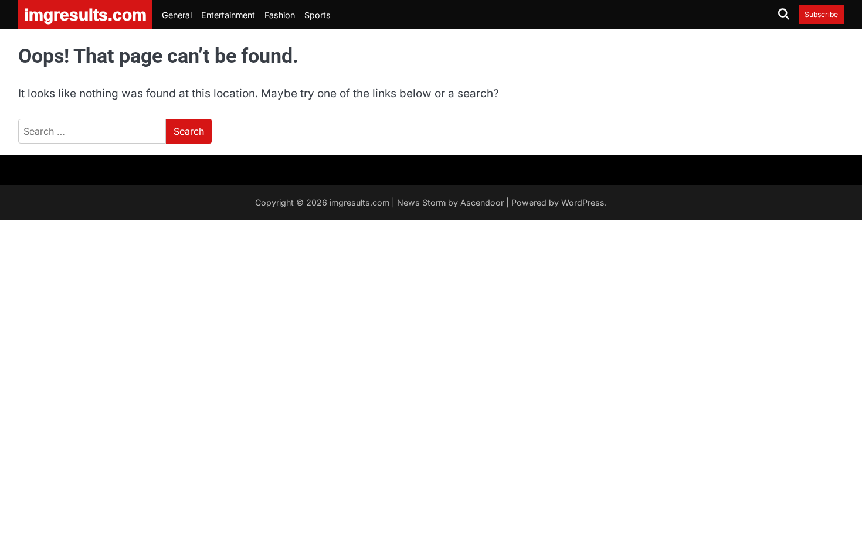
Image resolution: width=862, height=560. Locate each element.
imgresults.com (359, 202)
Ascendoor (482, 202)
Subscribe (821, 14)
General (177, 15)
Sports (317, 15)
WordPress (583, 202)
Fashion (279, 15)
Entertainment (228, 15)
